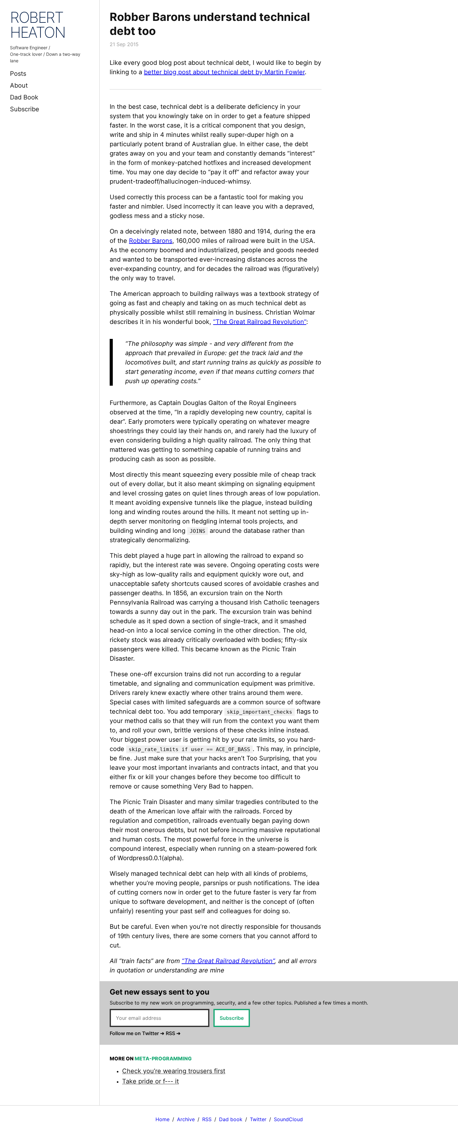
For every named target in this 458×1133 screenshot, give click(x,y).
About (19, 85)
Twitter (258, 1119)
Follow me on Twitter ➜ (137, 1033)
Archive (186, 1119)
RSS (207, 1119)
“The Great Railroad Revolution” (259, 321)
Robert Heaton (37, 24)
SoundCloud (288, 1119)
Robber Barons (150, 240)
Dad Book (24, 97)
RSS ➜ (173, 1033)
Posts (18, 73)
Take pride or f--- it (150, 1081)
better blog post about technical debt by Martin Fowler (224, 72)
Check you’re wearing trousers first (173, 1071)
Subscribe (24, 109)
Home (162, 1119)
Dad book (230, 1119)
